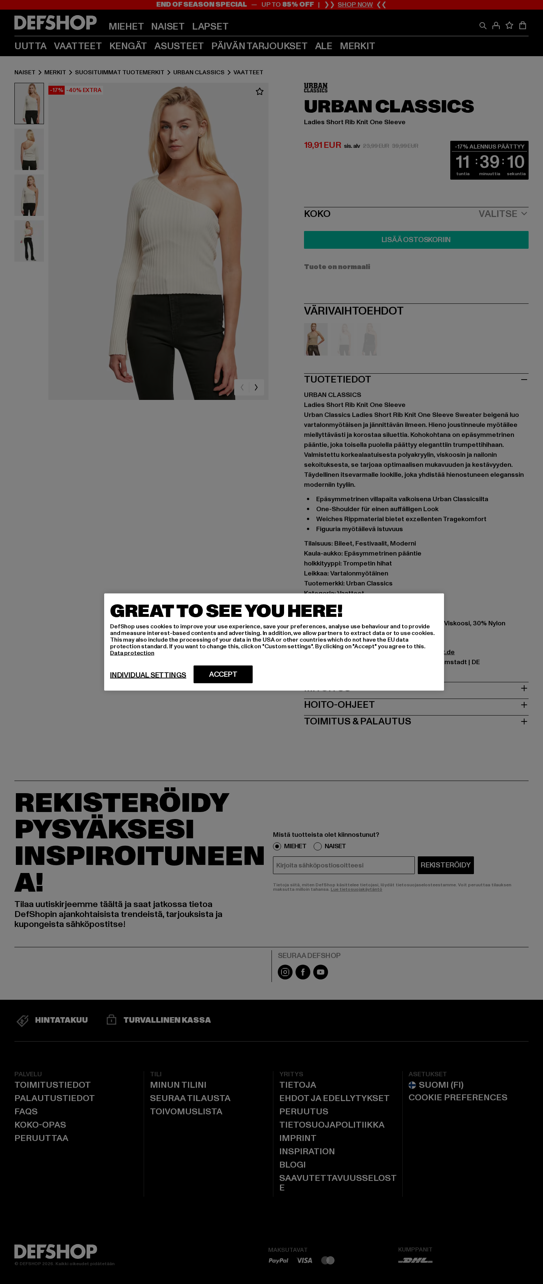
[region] (274, 642)
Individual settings (148, 675)
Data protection (132, 653)
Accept (223, 674)
